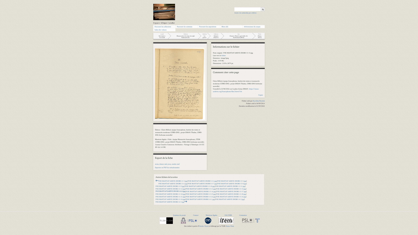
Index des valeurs (161, 30)
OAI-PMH (228, 215)
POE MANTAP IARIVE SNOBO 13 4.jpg (202, 181)
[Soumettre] (263, 9)
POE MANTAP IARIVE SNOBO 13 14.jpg (231, 189)
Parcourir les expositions (207, 26)
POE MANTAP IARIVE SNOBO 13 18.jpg (170, 194)
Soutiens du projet (179, 215)
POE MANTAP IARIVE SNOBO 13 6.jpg (172, 183)
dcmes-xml (163, 164)
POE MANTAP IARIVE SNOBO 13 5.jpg (231, 181)
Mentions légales (211, 215)
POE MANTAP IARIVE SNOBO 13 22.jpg (200, 197)
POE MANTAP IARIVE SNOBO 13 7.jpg (202, 183)
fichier (223, 55)
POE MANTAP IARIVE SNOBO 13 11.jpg (230, 186)
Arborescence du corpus (252, 26)
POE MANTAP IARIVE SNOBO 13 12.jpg (170, 189)
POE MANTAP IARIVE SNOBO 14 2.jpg (229, 199)
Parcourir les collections (163, 26)
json (169, 164)
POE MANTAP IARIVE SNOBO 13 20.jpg (231, 194)
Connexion (243, 215)
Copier (260, 95)
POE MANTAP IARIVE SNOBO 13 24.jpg (170, 199)
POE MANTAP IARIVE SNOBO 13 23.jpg (231, 197)
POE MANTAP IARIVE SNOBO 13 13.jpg (200, 189)
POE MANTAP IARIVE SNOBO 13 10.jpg (200, 186)
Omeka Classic (204, 226)
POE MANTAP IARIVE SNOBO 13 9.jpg (170, 186)
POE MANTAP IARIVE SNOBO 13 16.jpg (201, 191)
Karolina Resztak (259, 101)
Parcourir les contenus (184, 26)
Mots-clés (225, 26)
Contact (195, 215)
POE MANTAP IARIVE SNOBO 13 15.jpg (170, 191)
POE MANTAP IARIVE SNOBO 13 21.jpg (170, 197)
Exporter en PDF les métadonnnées (167, 167)
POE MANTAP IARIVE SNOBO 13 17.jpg (231, 191)
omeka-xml (176, 164)
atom (157, 164)
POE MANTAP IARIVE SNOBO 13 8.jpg (231, 183)
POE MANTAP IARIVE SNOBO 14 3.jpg (170, 202)
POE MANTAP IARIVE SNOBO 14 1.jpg (200, 199)
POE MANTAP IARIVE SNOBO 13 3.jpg (172, 181)
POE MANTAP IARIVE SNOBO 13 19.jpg (200, 194)
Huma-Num (230, 226)
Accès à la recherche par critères (245, 13)
